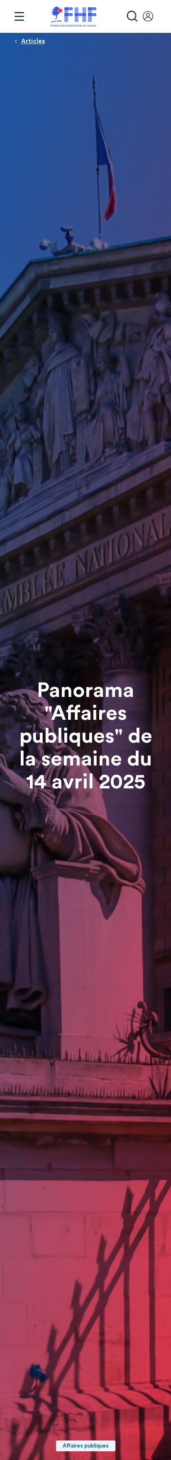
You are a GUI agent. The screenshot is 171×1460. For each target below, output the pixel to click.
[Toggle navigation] (19, 16)
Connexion (152, 16)
